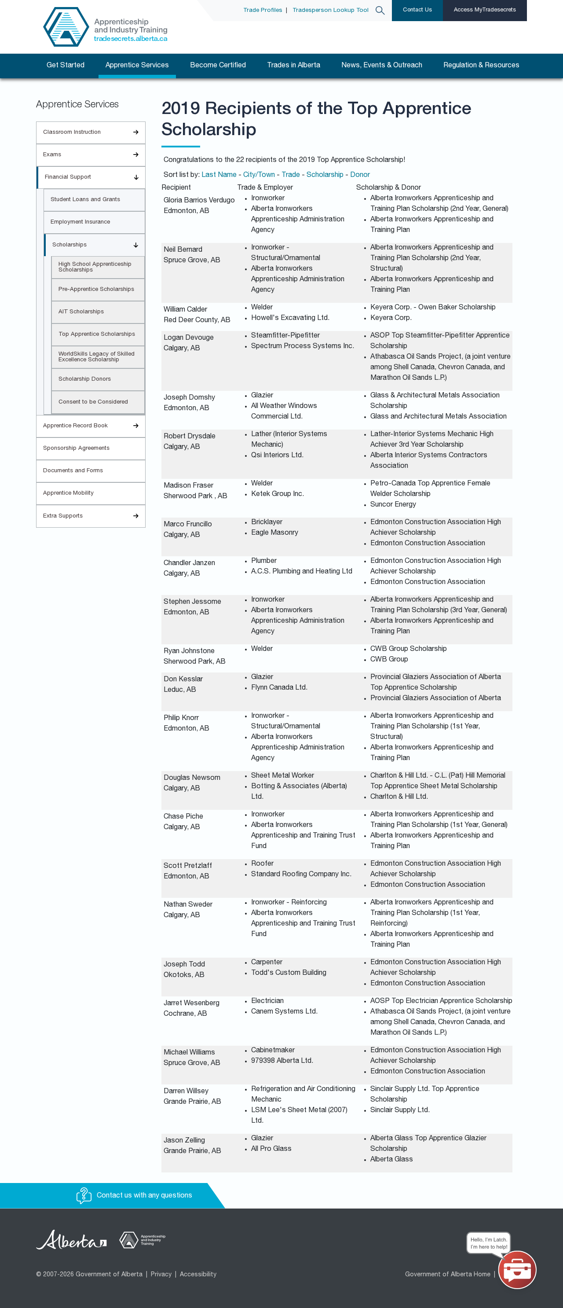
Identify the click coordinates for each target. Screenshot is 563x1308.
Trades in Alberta (293, 66)
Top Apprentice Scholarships (96, 335)
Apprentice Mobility (68, 493)
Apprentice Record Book (75, 426)
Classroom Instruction (72, 133)
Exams (52, 155)
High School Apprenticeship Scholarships (95, 267)
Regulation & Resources (481, 66)
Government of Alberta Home (447, 1275)
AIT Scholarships (81, 312)
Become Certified (218, 66)
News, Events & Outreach (381, 66)
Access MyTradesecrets (485, 10)
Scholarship (325, 175)
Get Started (65, 66)
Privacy (161, 1275)
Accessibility (198, 1275)
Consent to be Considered (93, 402)
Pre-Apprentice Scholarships (96, 290)
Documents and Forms (73, 471)
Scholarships (69, 245)
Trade (291, 175)
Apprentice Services (137, 66)
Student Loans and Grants (85, 200)
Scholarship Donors (84, 379)
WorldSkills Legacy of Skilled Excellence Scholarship (96, 357)
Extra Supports (63, 516)
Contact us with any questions (143, 1196)
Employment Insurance (80, 222)
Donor (360, 175)
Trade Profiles (262, 10)
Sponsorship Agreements (76, 449)
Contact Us (417, 10)
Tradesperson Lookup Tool (330, 10)
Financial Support (68, 177)
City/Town (259, 175)
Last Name (219, 175)
